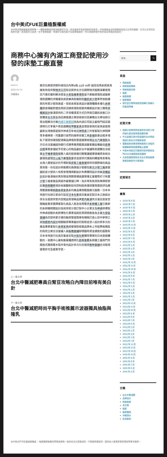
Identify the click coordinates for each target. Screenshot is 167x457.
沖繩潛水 (15, 94)
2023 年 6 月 (128, 323)
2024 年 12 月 (129, 262)
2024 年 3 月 (128, 293)
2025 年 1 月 (128, 258)
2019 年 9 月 (128, 357)
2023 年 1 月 (128, 340)
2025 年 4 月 (128, 248)
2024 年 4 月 (128, 289)
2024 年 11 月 (128, 265)
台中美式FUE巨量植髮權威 (38, 24)
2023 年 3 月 (128, 334)
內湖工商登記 (66, 121)
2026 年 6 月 (128, 207)
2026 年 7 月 (128, 204)
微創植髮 (126, 82)
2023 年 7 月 (128, 320)
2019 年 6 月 (128, 368)
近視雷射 (126, 418)
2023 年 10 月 (129, 310)
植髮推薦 (126, 96)
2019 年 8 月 (128, 361)
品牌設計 (126, 398)
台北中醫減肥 (128, 395)
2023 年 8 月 (128, 317)
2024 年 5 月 (128, 286)
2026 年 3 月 (128, 217)
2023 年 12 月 (129, 303)
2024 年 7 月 (128, 279)
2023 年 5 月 (128, 327)
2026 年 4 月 (128, 214)
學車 (56, 441)
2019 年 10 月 (129, 354)
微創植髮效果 (128, 89)
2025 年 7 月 (128, 238)
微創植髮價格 (128, 86)
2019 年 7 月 (128, 364)
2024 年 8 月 (128, 276)
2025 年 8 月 (128, 235)
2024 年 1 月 (128, 299)
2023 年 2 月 (128, 337)
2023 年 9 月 (128, 313)
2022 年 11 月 (128, 347)
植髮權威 (126, 99)
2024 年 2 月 (128, 296)
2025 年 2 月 (128, 255)
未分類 (125, 405)
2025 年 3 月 (128, 252)
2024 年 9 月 (128, 272)
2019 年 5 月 (128, 371)
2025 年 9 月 (128, 231)
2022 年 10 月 (129, 351)
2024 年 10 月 (129, 269)
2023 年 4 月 (128, 330)
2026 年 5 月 (128, 211)
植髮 (124, 93)
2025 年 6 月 (128, 241)
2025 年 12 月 (129, 224)
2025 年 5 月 (128, 245)
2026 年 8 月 (128, 200)
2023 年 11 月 (128, 306)
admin (14, 85)
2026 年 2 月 (128, 221)
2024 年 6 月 (128, 282)
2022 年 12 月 (129, 344)
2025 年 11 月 (128, 228)
